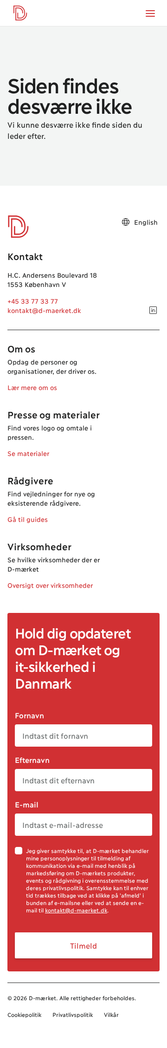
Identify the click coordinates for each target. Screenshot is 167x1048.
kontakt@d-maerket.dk (44, 310)
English (146, 222)
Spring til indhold (40, 25)
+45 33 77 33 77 (32, 301)
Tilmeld (83, 945)
